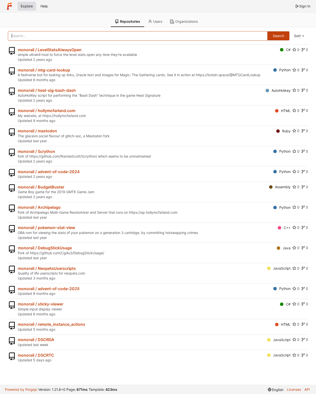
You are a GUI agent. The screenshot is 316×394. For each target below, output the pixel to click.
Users (157, 21)
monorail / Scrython (36, 151)
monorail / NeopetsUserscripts (47, 268)
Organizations (186, 21)
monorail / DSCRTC (36, 355)
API (307, 389)
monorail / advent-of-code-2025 (48, 288)
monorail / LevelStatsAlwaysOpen (49, 49)
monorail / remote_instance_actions (51, 324)
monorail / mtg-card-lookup (44, 70)
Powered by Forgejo (21, 389)
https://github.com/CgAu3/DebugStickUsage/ (67, 253)
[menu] (299, 36)
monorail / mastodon (37, 130)
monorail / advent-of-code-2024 (49, 171)
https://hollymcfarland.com (64, 116)
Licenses (294, 389)
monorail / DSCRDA (36, 339)
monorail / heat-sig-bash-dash (47, 90)
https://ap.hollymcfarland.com (153, 212)
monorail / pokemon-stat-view (46, 227)
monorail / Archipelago (39, 207)
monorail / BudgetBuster (41, 187)
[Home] (9, 6)
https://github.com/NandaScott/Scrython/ (63, 156)
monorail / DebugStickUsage (45, 247)
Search (278, 36)
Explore (27, 6)
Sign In (304, 6)
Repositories (130, 21)
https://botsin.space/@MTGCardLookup (228, 75)
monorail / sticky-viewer (40, 303)
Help (44, 6)
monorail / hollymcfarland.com (46, 110)
